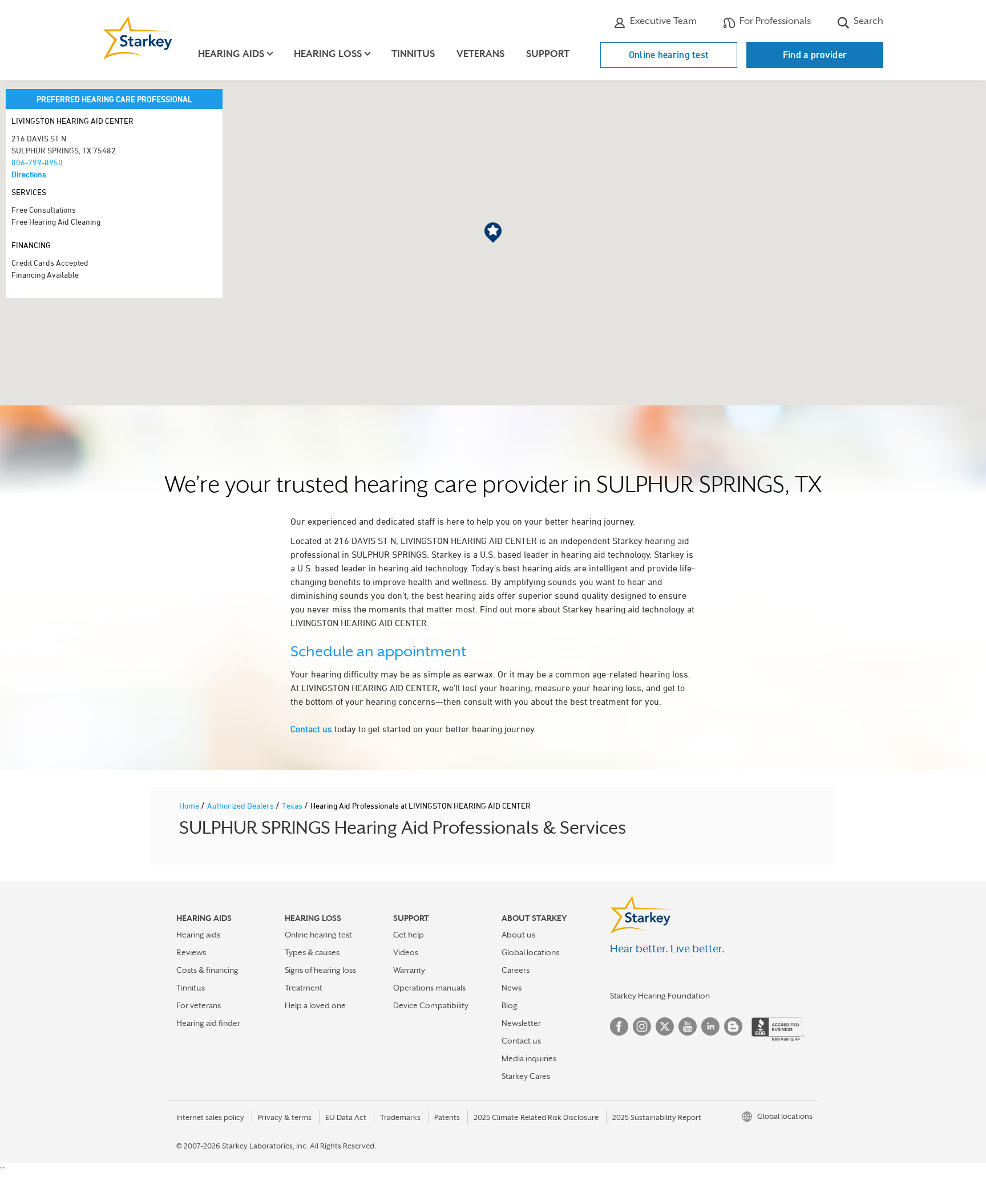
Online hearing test (669, 54)
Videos (405, 952)
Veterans (480, 53)
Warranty (409, 970)
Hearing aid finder (208, 1023)
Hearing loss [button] (328, 53)
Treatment (303, 987)
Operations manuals (429, 987)
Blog (510, 1005)
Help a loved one (315, 1005)
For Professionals (774, 20)
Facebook (619, 1026)
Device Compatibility (430, 1005)
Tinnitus (413, 53)
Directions (28, 174)
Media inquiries (529, 1058)
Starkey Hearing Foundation (660, 995)
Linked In (710, 1026)
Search (867, 20)
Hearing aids (198, 934)
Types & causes (312, 952)
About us (518, 934)
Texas (293, 805)
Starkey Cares (526, 1076)
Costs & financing (207, 970)
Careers (516, 970)
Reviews (191, 952)
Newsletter (521, 1023)
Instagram (642, 1026)
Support (547, 53)
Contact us (311, 729)
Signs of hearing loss (320, 970)
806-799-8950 (37, 162)
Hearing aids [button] (231, 53)
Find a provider (815, 54)
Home (190, 805)
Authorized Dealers (241, 805)
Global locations (530, 952)
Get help (408, 934)
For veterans (198, 1005)
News (512, 987)
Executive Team (662, 20)
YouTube (687, 1026)
